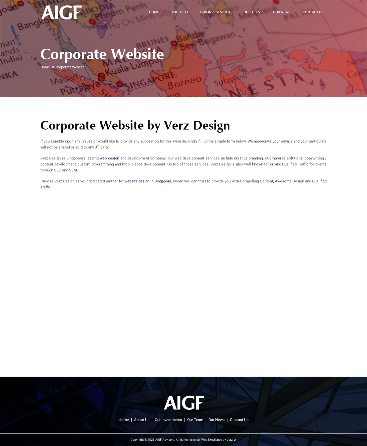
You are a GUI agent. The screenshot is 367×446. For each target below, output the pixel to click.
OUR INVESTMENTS (215, 12)
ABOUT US (180, 12)
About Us (142, 420)
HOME (154, 12)
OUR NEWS (281, 12)
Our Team (195, 420)
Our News (216, 420)
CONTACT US (313, 12)
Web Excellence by (217, 440)
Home (124, 420)
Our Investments (168, 420)
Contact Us (239, 420)
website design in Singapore (148, 181)
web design (109, 158)
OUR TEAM (252, 12)
